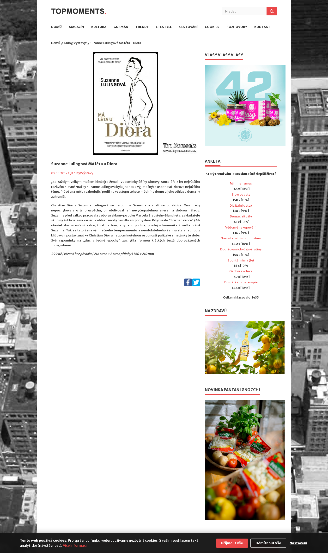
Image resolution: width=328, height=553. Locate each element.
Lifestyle (164, 27)
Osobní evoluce (241, 271)
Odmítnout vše (268, 543)
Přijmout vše (232, 543)
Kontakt (262, 27)
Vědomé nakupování (240, 227)
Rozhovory (236, 27)
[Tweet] (196, 285)
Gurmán (121, 27)
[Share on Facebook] (188, 285)
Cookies (212, 27)
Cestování (188, 27)
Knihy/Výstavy (75, 43)
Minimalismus (241, 183)
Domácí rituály (241, 216)
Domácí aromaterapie (241, 282)
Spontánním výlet (241, 260)
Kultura (98, 27)
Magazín (76, 27)
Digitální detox (241, 205)
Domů (56, 27)
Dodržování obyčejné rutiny (240, 249)
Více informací (75, 545)
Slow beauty (241, 194)
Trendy (142, 27)
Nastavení (298, 543)
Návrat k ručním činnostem (241, 238)
